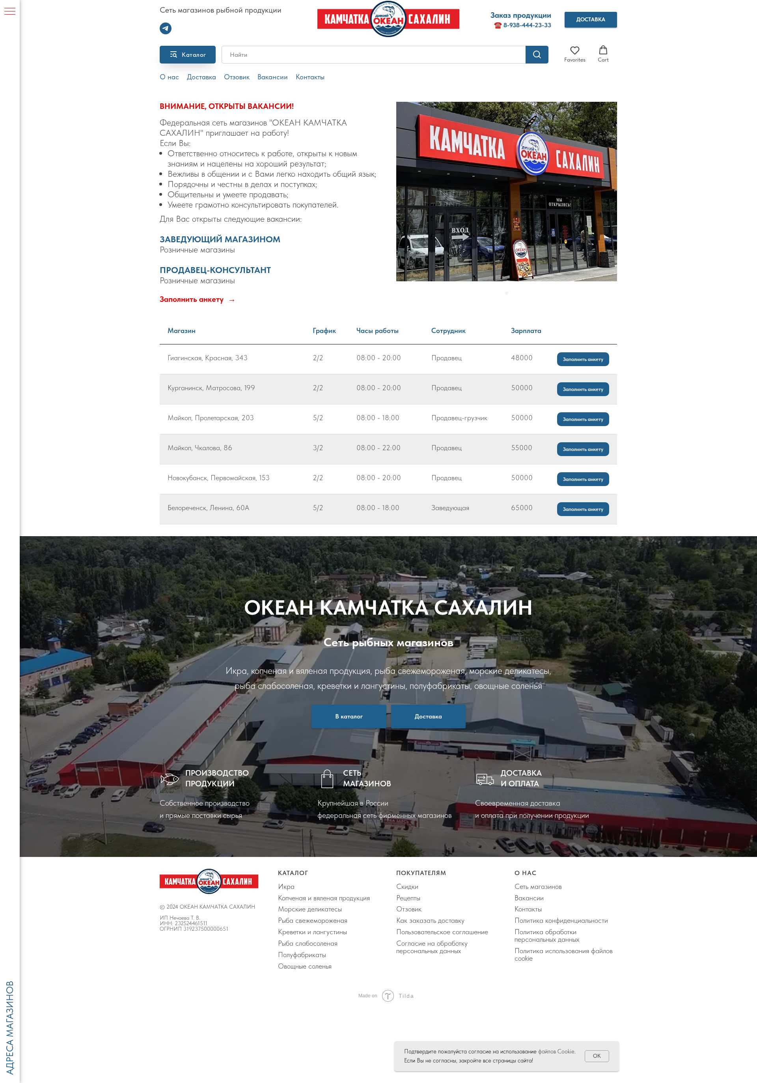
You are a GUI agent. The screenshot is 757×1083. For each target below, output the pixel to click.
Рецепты (408, 898)
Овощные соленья (305, 966)
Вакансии (272, 76)
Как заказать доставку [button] (430, 920)
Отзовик (237, 76)
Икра (286, 886)
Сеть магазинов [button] (538, 886)
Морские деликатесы (310, 909)
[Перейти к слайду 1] (506, 293)
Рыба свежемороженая (312, 920)
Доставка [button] (201, 76)
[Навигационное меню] (9, 12)
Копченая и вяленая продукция (324, 898)
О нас (169, 76)
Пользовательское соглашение (442, 932)
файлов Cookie (556, 1051)
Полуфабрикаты (302, 954)
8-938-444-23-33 (527, 25)
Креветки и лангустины (312, 932)
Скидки (407, 886)
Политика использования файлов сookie (564, 954)
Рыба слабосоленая (307, 943)
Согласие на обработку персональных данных (432, 947)
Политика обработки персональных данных (547, 935)
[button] (591, 20)
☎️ (498, 25)
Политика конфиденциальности (561, 920)
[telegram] (166, 32)
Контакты (310, 76)
